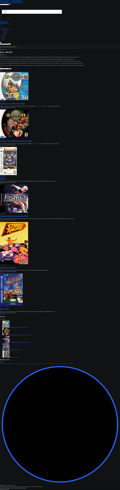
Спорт (31, 363)
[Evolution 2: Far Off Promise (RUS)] (14, 99)
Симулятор (56, 363)
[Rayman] (8, 174)
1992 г (37, 363)
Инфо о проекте (6, 489)
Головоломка (53, 363)
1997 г (44, 363)
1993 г (21, 363)
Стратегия (46, 363)
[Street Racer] (11, 305)
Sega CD (1, 101)
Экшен (4, 363)
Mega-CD (5, 10)
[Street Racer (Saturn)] (14, 263)
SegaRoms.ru (2, 485)
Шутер (16, 363)
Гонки (59, 363)
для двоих (25, 363)
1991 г (40, 363)
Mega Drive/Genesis (3, 306)
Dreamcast (3, 37)
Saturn (3, 15)
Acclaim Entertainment (70, 363)
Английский (1, 363)
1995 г (27, 363)
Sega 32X (5, 11)
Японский (18, 363)
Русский (8, 363)
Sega (6, 363)
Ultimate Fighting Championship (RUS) (14, 216)
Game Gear (4, 14)
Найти (10, 68)
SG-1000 (3, 6)
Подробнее (2, 108)
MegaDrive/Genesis (5, 9)
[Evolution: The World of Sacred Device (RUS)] (14, 137)
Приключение (34, 363)
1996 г (39, 363)
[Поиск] (0, 25)
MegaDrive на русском (12, 363)
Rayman (3, 178)
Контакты (1, 489)
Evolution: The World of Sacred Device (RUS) (16, 141)
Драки (29, 363)
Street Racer (4, 309)
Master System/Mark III (6, 28)
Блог (2, 19)
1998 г (73, 363)
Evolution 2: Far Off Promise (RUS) (12, 103)
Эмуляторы (4, 18)
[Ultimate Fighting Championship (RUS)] (14, 212)
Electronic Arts (49, 363)
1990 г (61, 363)
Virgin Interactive (64, 363)
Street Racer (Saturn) (7, 267)
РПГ (42, 363)
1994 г (23, 363)
